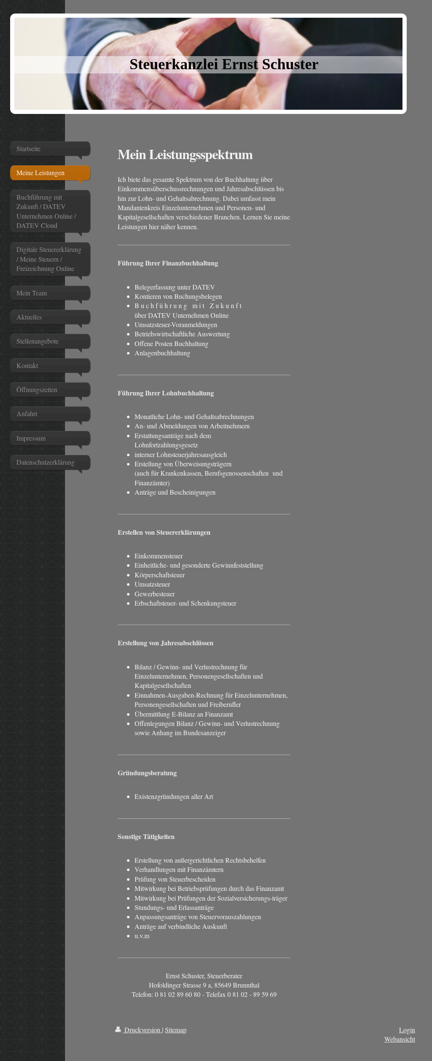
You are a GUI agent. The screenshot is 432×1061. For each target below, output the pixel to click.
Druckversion (142, 1029)
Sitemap (175, 1029)
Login (407, 1029)
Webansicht (399, 1038)
